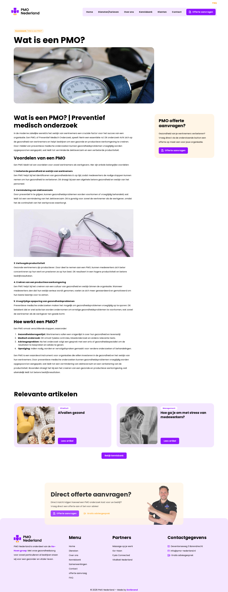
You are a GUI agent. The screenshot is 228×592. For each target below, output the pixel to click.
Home (89, 11)
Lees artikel (67, 440)
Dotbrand (132, 589)
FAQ (214, 3)
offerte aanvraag (78, 573)
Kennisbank (145, 11)
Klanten (162, 11)
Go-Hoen (117, 550)
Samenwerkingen (78, 564)
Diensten (73, 550)
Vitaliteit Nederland (122, 559)
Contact (177, 11)
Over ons (129, 11)
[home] (25, 12)
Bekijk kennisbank (114, 455)
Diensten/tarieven (108, 11)
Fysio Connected (121, 555)
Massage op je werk (122, 546)
